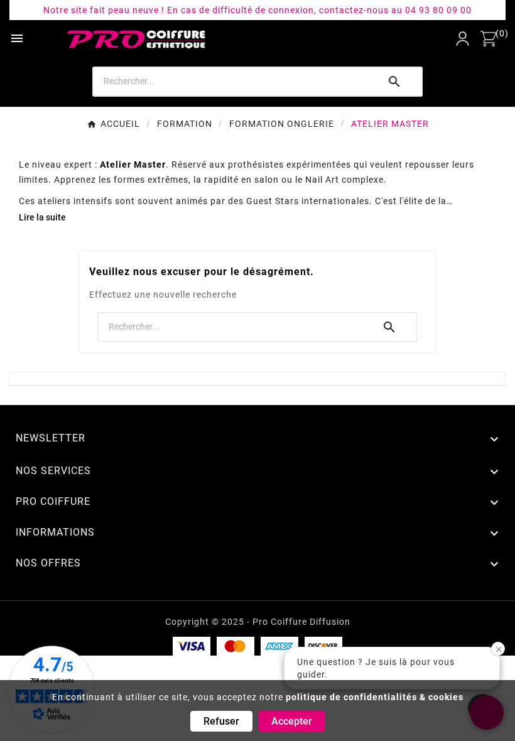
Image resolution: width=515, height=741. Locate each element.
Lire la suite (42, 217)
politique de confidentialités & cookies (375, 697)
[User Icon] (462, 38)
